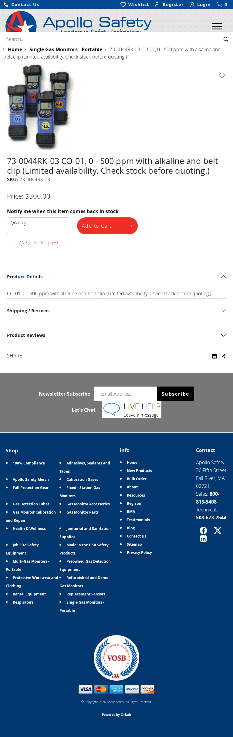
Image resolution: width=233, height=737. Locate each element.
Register (134, 503)
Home (132, 462)
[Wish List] (223, 76)
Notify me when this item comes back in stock (63, 211)
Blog (131, 528)
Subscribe (175, 393)
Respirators (23, 602)
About (132, 487)
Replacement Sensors (85, 594)
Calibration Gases (82, 479)
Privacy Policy (139, 552)
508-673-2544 (211, 517)
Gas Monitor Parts (82, 512)
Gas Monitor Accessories (88, 504)
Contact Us (136, 536)
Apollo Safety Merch (31, 479)
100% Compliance (29, 463)
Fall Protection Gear (31, 487)
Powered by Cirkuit (116, 714)
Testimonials (138, 519)
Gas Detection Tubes (31, 504)
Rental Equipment (29, 594)
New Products (139, 470)
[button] (21, 4)
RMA (131, 511)
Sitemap (134, 544)
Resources (136, 495)
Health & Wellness (29, 528)
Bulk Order (137, 478)
